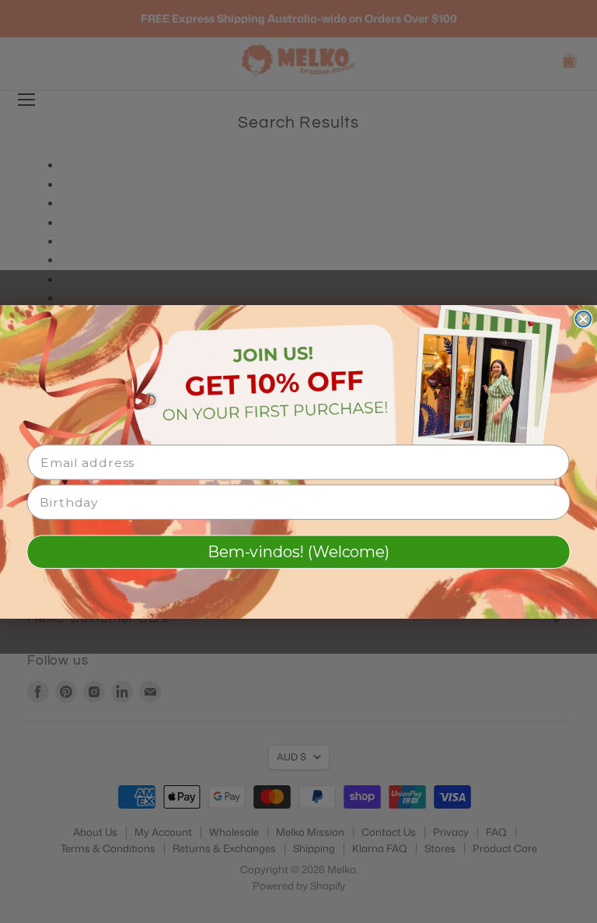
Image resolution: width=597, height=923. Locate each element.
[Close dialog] (583, 319)
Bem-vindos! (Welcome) (298, 551)
